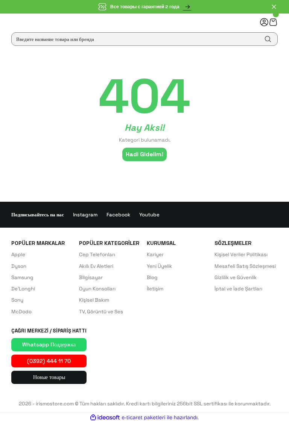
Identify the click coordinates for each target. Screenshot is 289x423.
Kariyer (155, 254)
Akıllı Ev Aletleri (96, 266)
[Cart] (273, 22)
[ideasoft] (105, 417)
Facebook (118, 215)
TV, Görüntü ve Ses (101, 311)
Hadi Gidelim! (144, 154)
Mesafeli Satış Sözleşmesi (245, 266)
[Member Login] (264, 22)
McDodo (21, 311)
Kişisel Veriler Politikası (241, 254)
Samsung (22, 277)
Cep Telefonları (97, 254)
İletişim (155, 289)
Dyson (18, 266)
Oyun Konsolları (97, 289)
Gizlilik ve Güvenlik (235, 277)
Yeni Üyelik (159, 266)
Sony (17, 300)
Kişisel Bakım (94, 300)
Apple (18, 254)
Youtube (149, 215)
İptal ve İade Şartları (238, 289)
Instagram (85, 215)
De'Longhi (23, 289)
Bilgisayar (91, 277)
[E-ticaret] (144, 417)
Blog (152, 277)
